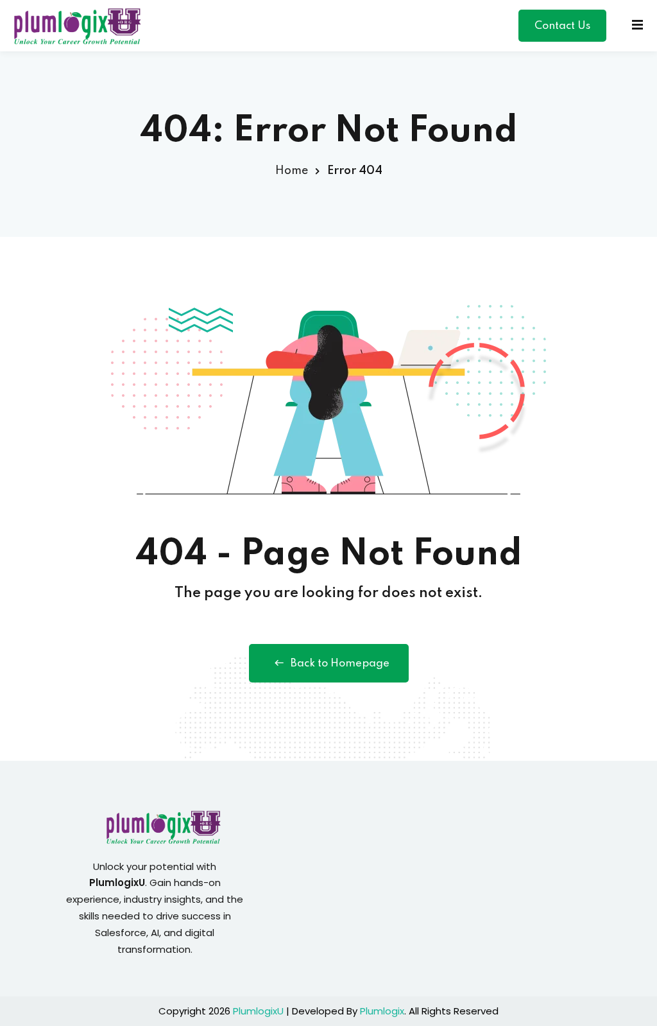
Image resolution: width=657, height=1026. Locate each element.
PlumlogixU (258, 1011)
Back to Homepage (340, 663)
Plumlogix (382, 1011)
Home (291, 171)
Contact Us (562, 26)
